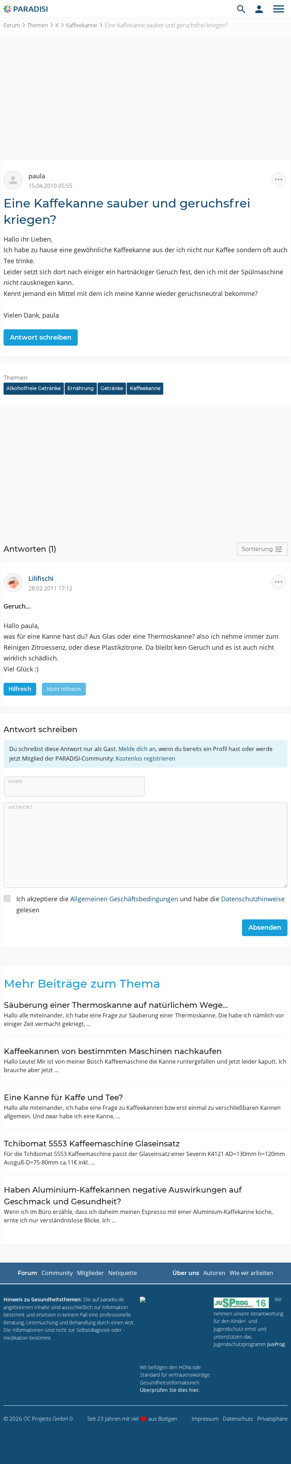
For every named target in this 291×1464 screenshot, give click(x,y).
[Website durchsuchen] (241, 9)
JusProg (276, 1344)
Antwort (20, 807)
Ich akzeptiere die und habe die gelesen (150, 904)
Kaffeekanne (81, 25)
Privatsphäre (272, 1418)
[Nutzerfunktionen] (259, 9)
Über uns (185, 1273)
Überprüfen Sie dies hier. (170, 1390)
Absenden (264, 927)
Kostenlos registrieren (145, 758)
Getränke (111, 388)
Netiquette (122, 1273)
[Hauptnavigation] (278, 9)
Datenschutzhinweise (253, 899)
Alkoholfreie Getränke (33, 388)
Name (15, 781)
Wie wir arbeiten (251, 1273)
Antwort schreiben (40, 337)
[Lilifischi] (16, 582)
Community (57, 1273)
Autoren (214, 1273)
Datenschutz (238, 1418)
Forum (12, 25)
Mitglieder (90, 1273)
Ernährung (80, 388)
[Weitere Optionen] (278, 179)
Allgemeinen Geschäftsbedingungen (124, 899)
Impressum (205, 1418)
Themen (37, 25)
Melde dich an (137, 749)
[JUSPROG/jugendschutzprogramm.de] (241, 1302)
